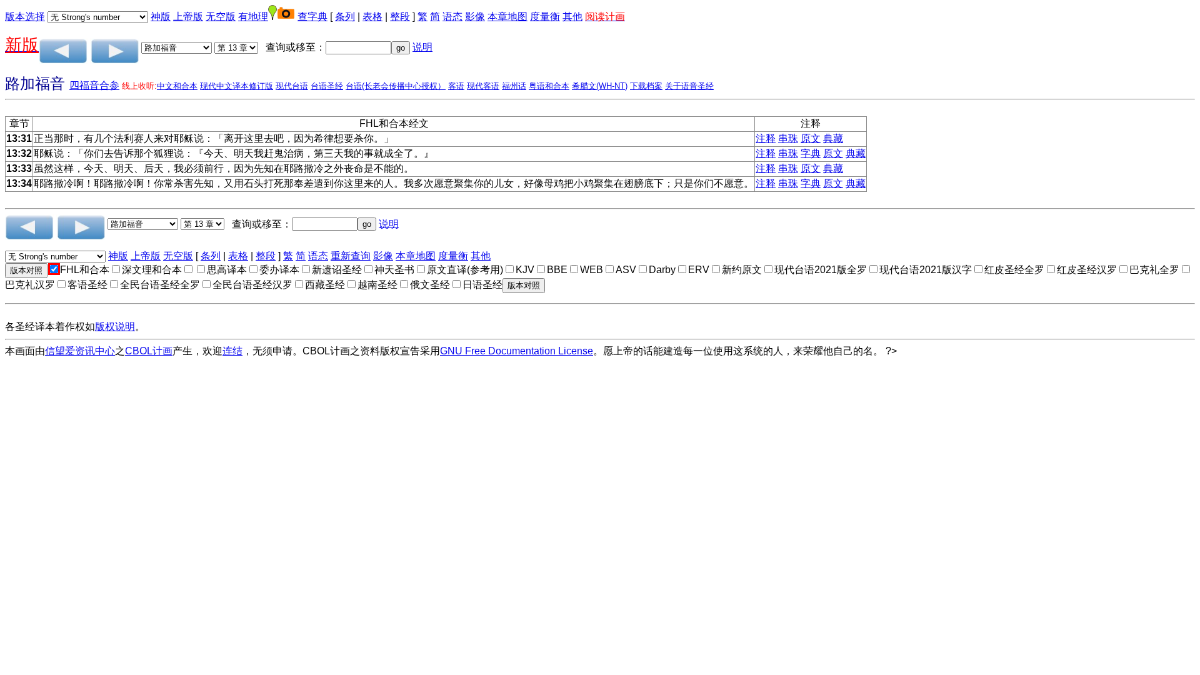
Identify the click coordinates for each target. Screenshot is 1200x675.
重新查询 (351, 256)
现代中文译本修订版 (236, 86)
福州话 (514, 86)
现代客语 (483, 86)
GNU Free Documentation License (516, 351)
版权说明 (115, 326)
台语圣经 (327, 86)
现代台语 (292, 86)
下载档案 (646, 86)
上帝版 (188, 16)
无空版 (221, 16)
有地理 (253, 16)
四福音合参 (94, 85)
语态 (452, 16)
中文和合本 (177, 86)
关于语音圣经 (689, 86)
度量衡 (545, 16)
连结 (232, 351)
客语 (456, 86)
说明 (422, 47)
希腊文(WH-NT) (600, 86)
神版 (161, 16)
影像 (475, 16)
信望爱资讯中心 (80, 351)
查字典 (313, 16)
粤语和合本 (549, 86)
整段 (400, 16)
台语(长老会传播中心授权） (396, 86)
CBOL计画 (148, 351)
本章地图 (508, 16)
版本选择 (25, 16)
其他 (572, 16)
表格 (372, 16)
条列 (345, 16)
